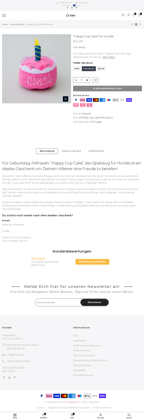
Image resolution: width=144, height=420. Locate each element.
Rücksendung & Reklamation (90, 360)
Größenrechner (96, 151)
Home (5, 24)
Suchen (40, 407)
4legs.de (86, 113)
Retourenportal (82, 365)
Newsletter (79, 370)
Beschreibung (47, 151)
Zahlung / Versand (71, 151)
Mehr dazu (108, 57)
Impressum (79, 340)
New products (17, 24)
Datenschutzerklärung (86, 345)
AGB (75, 335)
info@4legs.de (83, 3)
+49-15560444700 (65, 3)
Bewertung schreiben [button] (92, 261)
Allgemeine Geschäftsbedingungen (69, 407)
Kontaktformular (83, 375)
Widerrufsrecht (82, 350)
